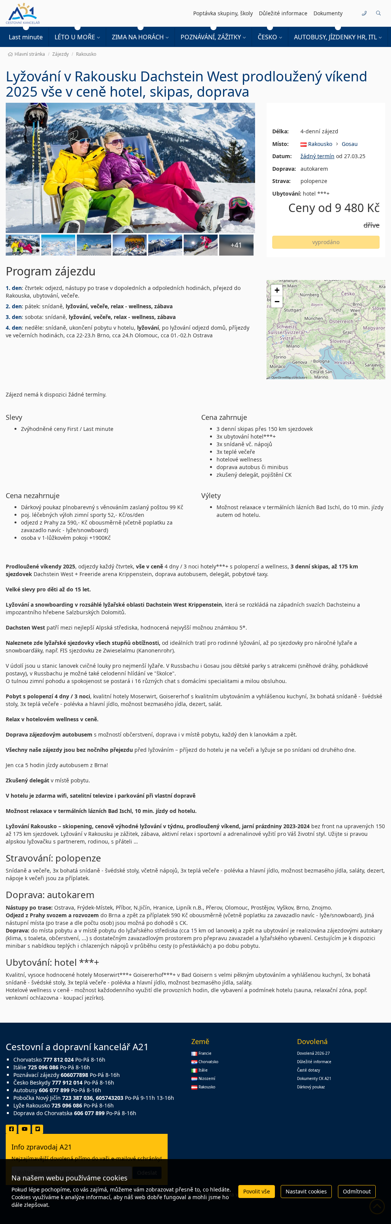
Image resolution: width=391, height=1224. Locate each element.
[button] (378, 13)
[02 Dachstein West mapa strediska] (58, 245)
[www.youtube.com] (24, 1129)
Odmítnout (357, 1191)
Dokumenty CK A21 (314, 1078)
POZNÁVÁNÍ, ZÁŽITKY (211, 37)
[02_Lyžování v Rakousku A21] (94, 245)
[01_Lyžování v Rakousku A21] (130, 168)
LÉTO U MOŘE (75, 37)
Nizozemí (206, 1078)
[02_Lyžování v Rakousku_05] (165, 245)
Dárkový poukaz (311, 1087)
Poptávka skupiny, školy (223, 13)
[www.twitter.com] (37, 1129)
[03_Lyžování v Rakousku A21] (201, 245)
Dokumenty (328, 13)
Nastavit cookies (306, 1191)
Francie (204, 1053)
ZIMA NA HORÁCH (138, 37)
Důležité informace (283, 13)
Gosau (350, 143)
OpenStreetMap (281, 377)
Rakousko (319, 143)
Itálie (202, 1070)
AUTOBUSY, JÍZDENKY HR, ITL (335, 37)
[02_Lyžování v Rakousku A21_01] (130, 245)
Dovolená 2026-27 (313, 1053)
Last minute (26, 37)
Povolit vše (256, 1191)
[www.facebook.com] (11, 1129)
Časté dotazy (308, 1070)
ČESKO (267, 37)
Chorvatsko (207, 1061)
